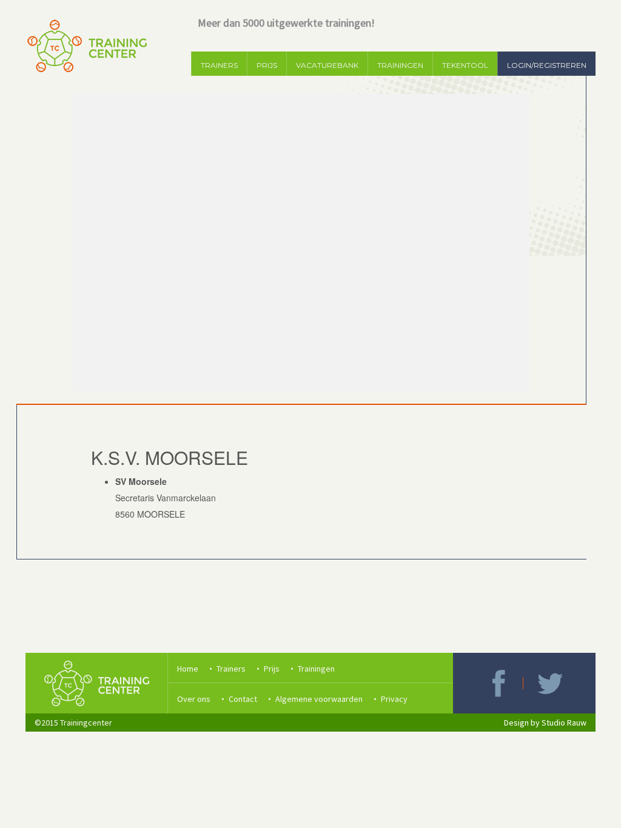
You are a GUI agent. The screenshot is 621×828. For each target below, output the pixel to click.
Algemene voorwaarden (319, 698)
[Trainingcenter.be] (86, 45)
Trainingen (316, 668)
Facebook (498, 683)
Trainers (231, 668)
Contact (243, 698)
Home (187, 668)
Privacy (394, 698)
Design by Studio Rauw (545, 722)
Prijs (272, 668)
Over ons (193, 698)
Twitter (550, 683)
